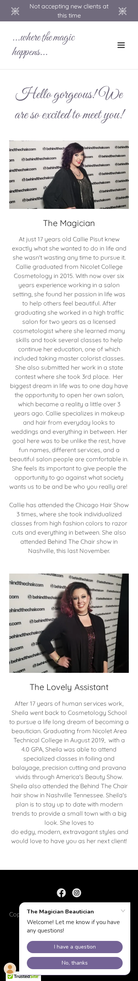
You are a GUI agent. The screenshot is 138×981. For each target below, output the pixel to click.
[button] (121, 45)
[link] (51, 53)
